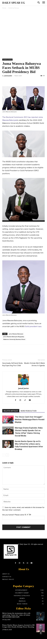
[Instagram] (21, 400)
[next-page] (7, 454)
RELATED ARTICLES (11, 411)
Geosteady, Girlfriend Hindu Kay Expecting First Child (12, 364)
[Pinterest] (15, 81)
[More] (31, 349)
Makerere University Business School (14, 339)
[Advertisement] (23, 33)
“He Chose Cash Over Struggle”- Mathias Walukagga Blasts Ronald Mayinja (29, 419)
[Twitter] (10, 81)
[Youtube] (31, 400)
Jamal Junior (8, 76)
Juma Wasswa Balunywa (16, 334)
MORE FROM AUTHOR (29, 411)
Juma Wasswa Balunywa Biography (13, 336)
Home (4, 8)
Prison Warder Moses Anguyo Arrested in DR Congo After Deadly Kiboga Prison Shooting (18, 626)
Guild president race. (33, 326)
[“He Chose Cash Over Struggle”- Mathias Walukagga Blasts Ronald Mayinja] (8, 419)
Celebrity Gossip (13, 8)
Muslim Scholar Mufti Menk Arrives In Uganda (34, 364)
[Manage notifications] (41, 633)
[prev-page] (3, 454)
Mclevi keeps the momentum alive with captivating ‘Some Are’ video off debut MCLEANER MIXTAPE (16, 615)
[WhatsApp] (20, 81)
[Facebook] (4, 81)
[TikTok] (26, 400)
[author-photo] (23, 385)
